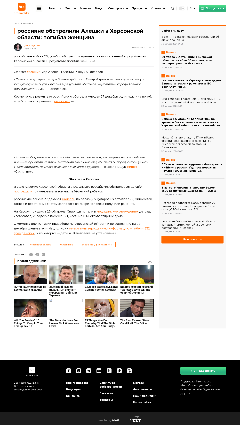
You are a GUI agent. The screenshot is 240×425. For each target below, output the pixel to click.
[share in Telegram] (43, 254)
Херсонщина (66, 244)
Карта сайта (142, 402)
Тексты (70, 8)
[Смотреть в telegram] (88, 370)
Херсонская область (40, 244)
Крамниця (158, 8)
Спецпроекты (118, 8)
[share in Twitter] (37, 254)
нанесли (68, 199)
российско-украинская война (97, 244)
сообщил (34, 72)
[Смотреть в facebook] (68, 370)
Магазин (139, 382)
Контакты (73, 395)
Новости (55, 8)
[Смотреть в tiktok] (119, 370)
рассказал (62, 101)
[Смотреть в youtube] (98, 370)
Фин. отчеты (142, 389)
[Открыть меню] (39, 8)
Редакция (73, 389)
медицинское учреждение (117, 211)
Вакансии (106, 393)
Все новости (192, 239)
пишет (132, 167)
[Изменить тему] (182, 8)
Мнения (85, 8)
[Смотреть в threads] (129, 370)
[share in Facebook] (31, 254)
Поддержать (215, 8)
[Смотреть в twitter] (109, 370)
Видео (99, 8)
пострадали (23, 191)
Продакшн (139, 8)
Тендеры (106, 399)
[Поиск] (172, 8)
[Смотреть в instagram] (78, 370)
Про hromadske (77, 382)
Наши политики (144, 395)
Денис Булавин (32, 45)
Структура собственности (111, 384)
